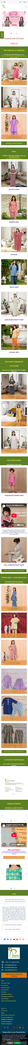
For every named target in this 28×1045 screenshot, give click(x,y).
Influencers (10, 1019)
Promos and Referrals (7, 1017)
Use (7, 985)
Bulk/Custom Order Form (8, 1015)
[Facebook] (8, 939)
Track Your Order (5, 983)
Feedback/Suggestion (6, 1023)
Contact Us (4, 1010)
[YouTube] (14, 939)
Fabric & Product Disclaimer (8, 1001)
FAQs (2, 981)
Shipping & (4, 994)
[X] (11, 939)
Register (25, 1)
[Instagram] (23, 939)
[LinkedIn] (5, 939)
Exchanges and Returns (7, 996)
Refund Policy (5, 998)
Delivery (9, 994)
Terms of (3, 985)
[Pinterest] (17, 939)
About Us (3, 1008)
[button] (2, 22)
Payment (3, 992)
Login (20, 1)
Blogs (2, 1013)
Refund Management (6, 1021)
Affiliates (3, 1019)
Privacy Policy (5, 989)
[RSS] (20, 939)
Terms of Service (5, 987)
